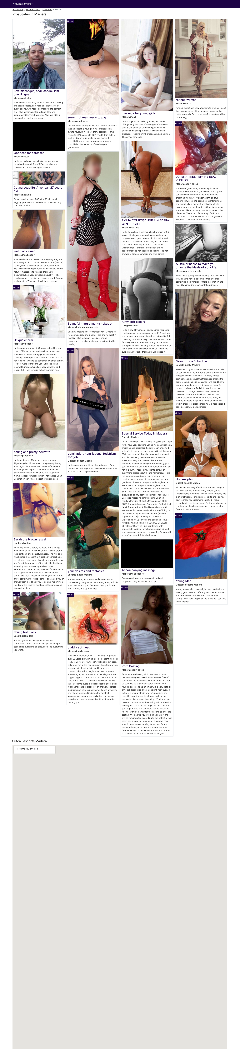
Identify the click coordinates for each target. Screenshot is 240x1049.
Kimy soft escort (133, 321)
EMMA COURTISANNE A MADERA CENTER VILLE (145, 222)
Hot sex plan (184, 479)
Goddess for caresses (29, 153)
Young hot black (25, 632)
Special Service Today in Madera (144, 433)
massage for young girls (138, 113)
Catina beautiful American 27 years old (38, 189)
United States (33, 9)
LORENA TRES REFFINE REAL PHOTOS (196, 178)
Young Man (183, 581)
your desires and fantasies (86, 571)
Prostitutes (17, 9)
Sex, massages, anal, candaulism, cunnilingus (37, 92)
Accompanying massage (139, 570)
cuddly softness (79, 647)
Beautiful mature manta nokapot (90, 323)
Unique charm (23, 340)
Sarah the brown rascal (30, 539)
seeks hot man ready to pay (87, 117)
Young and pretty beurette (32, 452)
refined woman (186, 99)
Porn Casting (131, 666)
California (47, 9)
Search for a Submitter (191, 361)
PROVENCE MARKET (22, 4)
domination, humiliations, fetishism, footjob (92, 455)
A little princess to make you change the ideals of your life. (196, 265)
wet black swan (24, 251)
